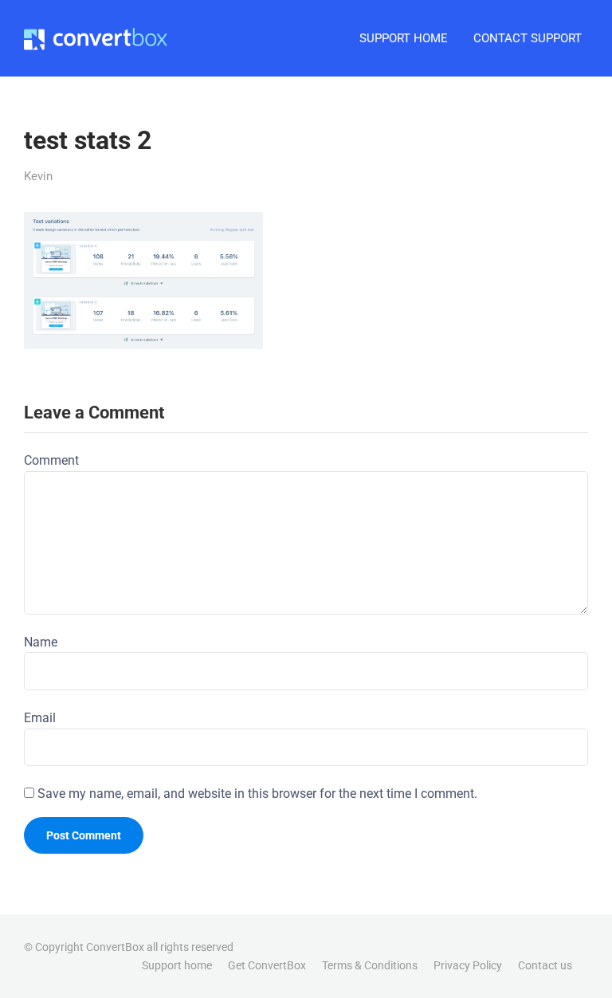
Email (40, 717)
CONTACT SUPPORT (527, 38)
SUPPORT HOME (403, 38)
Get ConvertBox (267, 965)
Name (40, 642)
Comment (51, 460)
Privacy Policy (468, 965)
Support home (177, 965)
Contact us (545, 965)
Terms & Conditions (370, 965)
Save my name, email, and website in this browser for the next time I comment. (257, 793)
